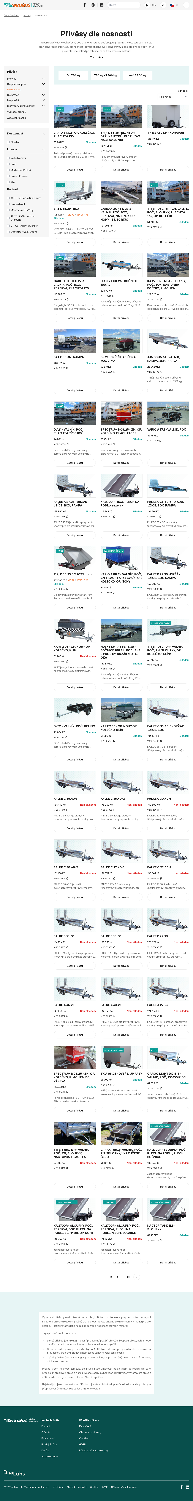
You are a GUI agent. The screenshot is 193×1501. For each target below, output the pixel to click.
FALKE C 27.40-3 (113, 867)
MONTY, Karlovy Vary (22, 210)
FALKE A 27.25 (157, 1005)
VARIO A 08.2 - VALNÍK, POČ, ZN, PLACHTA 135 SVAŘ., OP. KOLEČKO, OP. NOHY (121, 577)
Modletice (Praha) (21, 170)
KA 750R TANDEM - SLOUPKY (161, 1227)
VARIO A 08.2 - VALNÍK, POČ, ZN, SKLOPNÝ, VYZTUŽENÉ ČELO (121, 1153)
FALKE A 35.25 (64, 1005)
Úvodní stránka (11, 15)
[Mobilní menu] (186, 5)
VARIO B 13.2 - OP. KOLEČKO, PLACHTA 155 (74, 134)
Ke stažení (85, 1426)
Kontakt (45, 1426)
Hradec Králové (19, 176)
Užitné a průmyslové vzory (93, 1450)
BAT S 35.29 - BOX (66, 209)
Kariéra (45, 1450)
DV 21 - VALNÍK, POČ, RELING (74, 726)
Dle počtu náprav (16, 84)
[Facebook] (84, 5)
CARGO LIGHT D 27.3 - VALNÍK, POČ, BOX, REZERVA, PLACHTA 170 (71, 284)
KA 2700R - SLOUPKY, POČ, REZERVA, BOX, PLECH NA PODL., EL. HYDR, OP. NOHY (74, 1229)
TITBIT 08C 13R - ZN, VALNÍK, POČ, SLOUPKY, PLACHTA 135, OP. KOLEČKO (168, 212)
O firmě (45, 1432)
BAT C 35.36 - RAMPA (69, 357)
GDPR (82, 1444)
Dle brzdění (13, 95)
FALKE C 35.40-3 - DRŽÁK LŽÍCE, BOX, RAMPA (165, 503)
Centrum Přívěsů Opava (24, 231)
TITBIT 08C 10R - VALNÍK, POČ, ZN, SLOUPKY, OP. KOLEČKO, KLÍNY (165, 650)
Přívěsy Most (18, 204)
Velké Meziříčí (18, 158)
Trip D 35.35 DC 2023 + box (73, 574)
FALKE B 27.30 (157, 936)
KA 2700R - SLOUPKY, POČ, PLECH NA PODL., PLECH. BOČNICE (167, 1153)
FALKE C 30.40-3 (159, 799)
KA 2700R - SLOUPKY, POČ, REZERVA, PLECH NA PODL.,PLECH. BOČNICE (120, 1229)
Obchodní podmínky (90, 1432)
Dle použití (13, 100)
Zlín (13, 182)
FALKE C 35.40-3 (66, 799)
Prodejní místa (49, 1444)
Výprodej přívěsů (16, 111)
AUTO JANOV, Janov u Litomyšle (23, 217)
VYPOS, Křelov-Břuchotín (24, 225)
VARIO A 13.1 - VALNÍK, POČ (166, 429)
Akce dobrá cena (16, 118)
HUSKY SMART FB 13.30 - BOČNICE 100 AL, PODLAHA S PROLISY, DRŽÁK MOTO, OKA (121, 652)
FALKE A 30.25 (111, 1005)
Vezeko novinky (50, 1456)
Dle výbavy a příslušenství (21, 105)
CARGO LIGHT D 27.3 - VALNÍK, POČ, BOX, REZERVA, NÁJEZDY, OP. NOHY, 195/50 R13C (118, 214)
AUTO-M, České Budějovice (26, 198)
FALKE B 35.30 (64, 936)
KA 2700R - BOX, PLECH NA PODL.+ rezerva (120, 503)
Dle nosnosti (14, 89)
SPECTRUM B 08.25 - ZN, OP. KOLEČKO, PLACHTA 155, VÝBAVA (74, 1077)
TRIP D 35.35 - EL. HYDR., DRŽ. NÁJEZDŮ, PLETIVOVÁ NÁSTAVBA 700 (121, 136)
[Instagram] (93, 5)
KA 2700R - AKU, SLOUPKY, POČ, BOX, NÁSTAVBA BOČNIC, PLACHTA (166, 284)
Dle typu (11, 78)
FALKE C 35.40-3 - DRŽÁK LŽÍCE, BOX (165, 728)
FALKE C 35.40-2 (113, 799)
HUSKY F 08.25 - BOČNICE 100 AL (119, 283)
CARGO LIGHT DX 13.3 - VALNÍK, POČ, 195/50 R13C (166, 1075)
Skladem (15, 142)
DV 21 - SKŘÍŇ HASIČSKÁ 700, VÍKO (118, 359)
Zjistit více (96, 57)
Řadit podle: (183, 90)
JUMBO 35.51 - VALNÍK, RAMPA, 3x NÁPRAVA (163, 359)
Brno (13, 164)
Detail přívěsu (75, 169)
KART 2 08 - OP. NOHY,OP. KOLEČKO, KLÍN (72, 648)
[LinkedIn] (102, 5)
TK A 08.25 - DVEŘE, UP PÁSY (121, 1073)
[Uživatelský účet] (163, 5)
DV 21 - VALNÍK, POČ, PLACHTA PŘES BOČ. (69, 431)
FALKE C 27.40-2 (159, 867)
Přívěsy (27, 15)
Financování (47, 1438)
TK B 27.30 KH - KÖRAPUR (165, 133)
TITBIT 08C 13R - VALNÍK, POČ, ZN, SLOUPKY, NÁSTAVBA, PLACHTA (72, 1153)
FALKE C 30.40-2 (66, 867)
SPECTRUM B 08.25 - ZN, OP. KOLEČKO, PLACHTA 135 (121, 431)
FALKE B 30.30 (111, 936)
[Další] (136, 1277)
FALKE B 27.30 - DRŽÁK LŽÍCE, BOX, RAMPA (163, 576)
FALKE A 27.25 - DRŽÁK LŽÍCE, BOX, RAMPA (70, 503)
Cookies (84, 1438)
